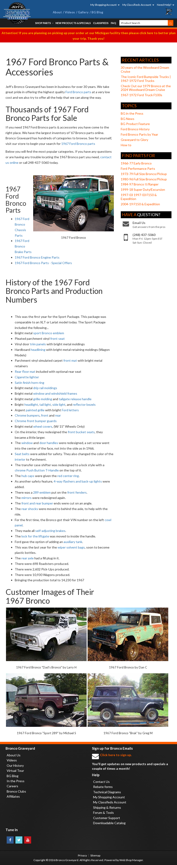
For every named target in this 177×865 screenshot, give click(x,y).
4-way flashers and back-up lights (78, 481)
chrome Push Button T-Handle (37, 470)
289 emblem (42, 492)
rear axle (27, 558)
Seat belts (22, 454)
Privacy (82, 855)
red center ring (68, 476)
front (44, 415)
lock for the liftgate (35, 536)
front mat (70, 360)
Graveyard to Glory (134, 140)
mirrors (26, 498)
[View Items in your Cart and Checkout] (169, 11)
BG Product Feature (135, 124)
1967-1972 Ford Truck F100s (141, 95)
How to (126, 145)
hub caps (27, 476)
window (27, 443)
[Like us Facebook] (10, 840)
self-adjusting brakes (50, 531)
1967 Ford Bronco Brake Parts (23, 246)
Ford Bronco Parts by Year (139, 134)
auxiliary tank (73, 542)
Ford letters (70, 410)
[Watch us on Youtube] (27, 840)
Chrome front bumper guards (36, 421)
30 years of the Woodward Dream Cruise (145, 69)
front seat (57, 338)
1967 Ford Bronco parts (78, 144)
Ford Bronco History (135, 129)
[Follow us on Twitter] (18, 840)
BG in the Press (132, 113)
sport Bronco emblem (48, 333)
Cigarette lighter (27, 377)
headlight (31, 404)
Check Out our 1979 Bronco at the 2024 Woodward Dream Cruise (146, 88)
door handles (48, 443)
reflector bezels (84, 404)
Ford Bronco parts (78, 92)
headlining (38, 350)
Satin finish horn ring (29, 383)
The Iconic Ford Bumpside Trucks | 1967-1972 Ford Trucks (146, 79)
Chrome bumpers (27, 415)
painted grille (35, 410)
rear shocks (29, 509)
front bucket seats (81, 432)
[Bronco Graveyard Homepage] (23, 13)
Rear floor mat (25, 371)
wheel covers (42, 426)
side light (58, 404)
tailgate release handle (75, 399)
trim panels (38, 344)
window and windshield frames (55, 393)
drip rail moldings (45, 388)
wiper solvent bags (71, 547)
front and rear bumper (37, 503)
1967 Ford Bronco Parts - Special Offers (43, 263)
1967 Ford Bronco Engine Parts (37, 257)
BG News (127, 119)
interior (20, 459)
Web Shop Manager (131, 860)
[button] (103, 4)
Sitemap (95, 855)
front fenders (77, 492)
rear (58, 415)
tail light (45, 404)
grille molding (42, 399)
